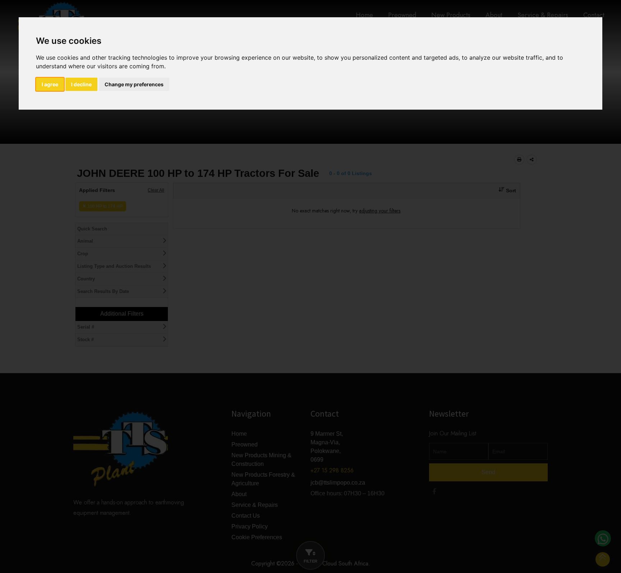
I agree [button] (50, 84)
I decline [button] (81, 84)
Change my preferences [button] (134, 84)
